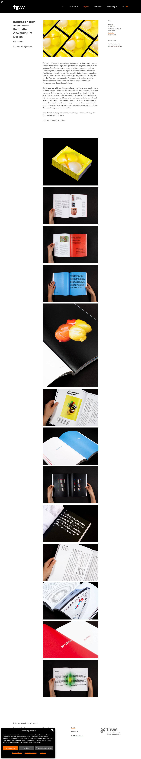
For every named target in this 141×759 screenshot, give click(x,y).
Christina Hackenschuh (114, 44)
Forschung (111, 7)
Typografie (111, 32)
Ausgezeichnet (112, 34)
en (123, 7)
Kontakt (73, 728)
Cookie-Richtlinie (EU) (77, 735)
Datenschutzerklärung (31, 753)
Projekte (86, 7)
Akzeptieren (10, 748)
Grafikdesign (111, 30)
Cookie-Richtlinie (17, 753)
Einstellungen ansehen (44, 748)
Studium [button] (72, 7)
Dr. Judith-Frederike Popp (115, 46)
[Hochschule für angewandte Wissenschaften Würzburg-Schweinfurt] (110, 731)
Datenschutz (74, 731)
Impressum (43, 753)
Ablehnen (26, 748)
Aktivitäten (98, 7)
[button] (52, 731)
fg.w (19, 6)
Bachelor (110, 24)
